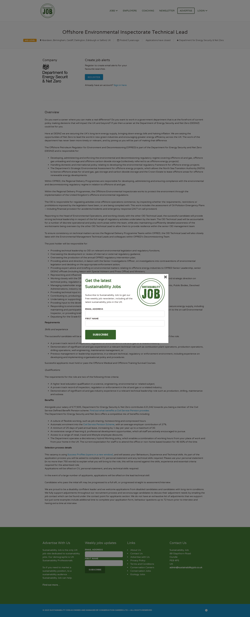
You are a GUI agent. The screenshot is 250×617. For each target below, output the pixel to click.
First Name (92, 318)
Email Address (94, 309)
